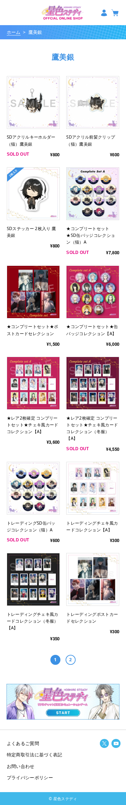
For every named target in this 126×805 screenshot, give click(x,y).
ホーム (14, 32)
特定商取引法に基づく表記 (34, 755)
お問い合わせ (21, 766)
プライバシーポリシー (30, 777)
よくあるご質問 (23, 743)
